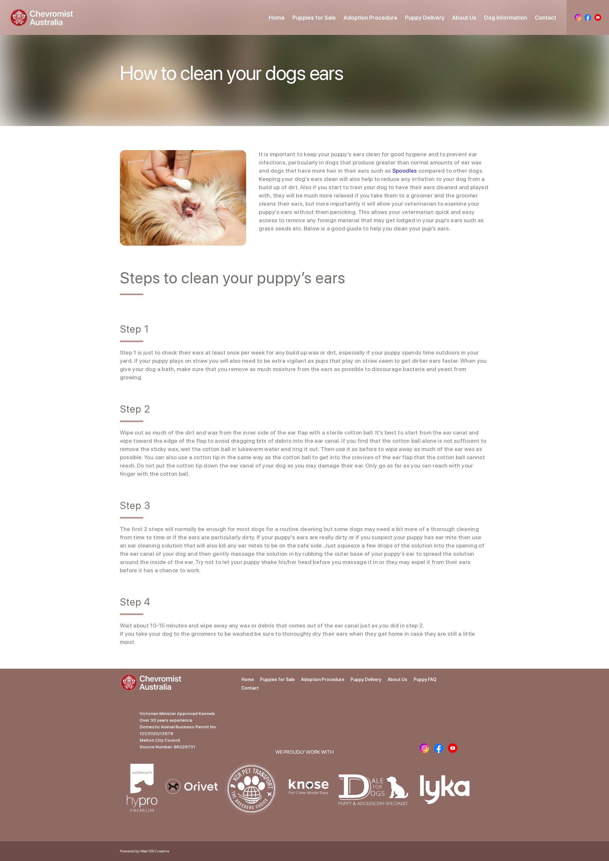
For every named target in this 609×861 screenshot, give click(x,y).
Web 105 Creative (154, 851)
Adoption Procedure (370, 17)
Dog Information (505, 17)
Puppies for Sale (314, 17)
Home (277, 17)
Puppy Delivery (424, 17)
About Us (464, 17)
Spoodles (404, 170)
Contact (545, 17)
